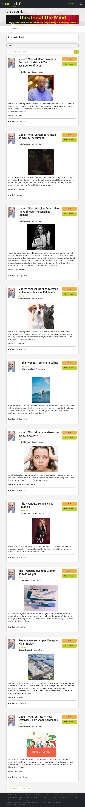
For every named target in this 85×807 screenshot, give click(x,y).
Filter (9, 45)
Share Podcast (69, 64)
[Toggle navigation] (81, 4)
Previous (16, 789)
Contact (70, 795)
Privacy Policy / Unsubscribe (47, 797)
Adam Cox (21, 69)
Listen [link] (69, 59)
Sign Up (73, 3)
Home (8, 29)
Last (28, 789)
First (9, 789)
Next (23, 789)
